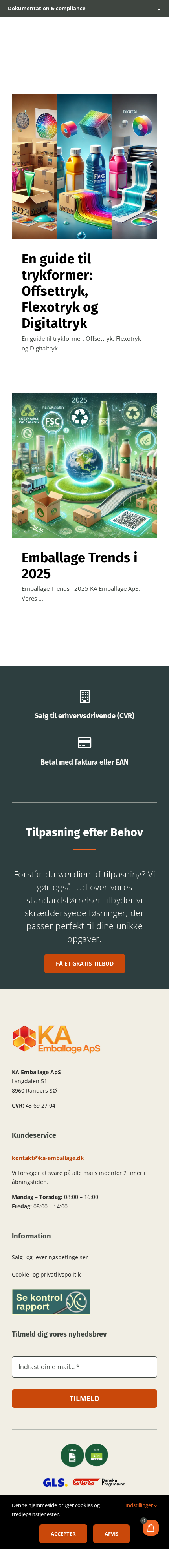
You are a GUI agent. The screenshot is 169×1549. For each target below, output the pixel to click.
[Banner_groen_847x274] (51, 1292)
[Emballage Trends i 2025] (84, 465)
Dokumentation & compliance (84, 8)
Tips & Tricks (84, 177)
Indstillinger (139, 1505)
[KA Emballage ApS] (57, 1027)
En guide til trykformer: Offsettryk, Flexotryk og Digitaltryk (60, 291)
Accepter (63, 1533)
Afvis (111, 1533)
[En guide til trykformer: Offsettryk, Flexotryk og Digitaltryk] (84, 166)
